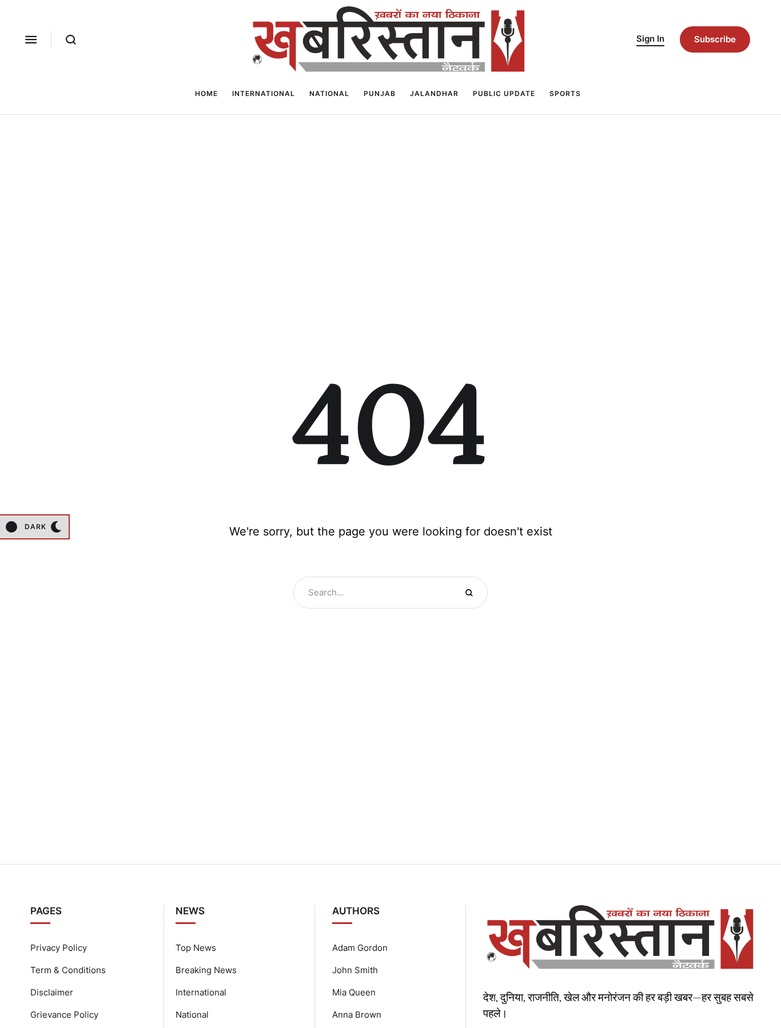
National (192, 1014)
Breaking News (206, 970)
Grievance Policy (64, 1014)
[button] (30, 39)
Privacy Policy (58, 947)
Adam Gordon (360, 947)
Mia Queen (354, 992)
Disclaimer (51, 992)
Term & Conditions (68, 970)
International (201, 992)
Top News (196, 947)
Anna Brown (356, 1014)
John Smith (355, 970)
